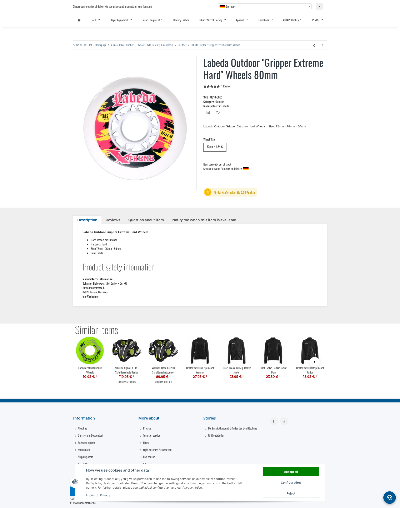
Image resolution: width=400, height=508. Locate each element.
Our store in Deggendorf (90, 435)
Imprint (91, 495)
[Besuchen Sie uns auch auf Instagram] (284, 421)
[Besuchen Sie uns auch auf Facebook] (274, 421)
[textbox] (264, 6)
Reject (290, 493)
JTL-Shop (312, 503)
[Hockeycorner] (79, 20)
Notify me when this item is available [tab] (204, 220)
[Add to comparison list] (207, 112)
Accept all (291, 471)
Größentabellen (216, 435)
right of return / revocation (156, 449)
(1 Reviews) (226, 86)
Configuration (291, 482)
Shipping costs (85, 456)
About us (82, 428)
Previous (85, 362)
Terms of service (151, 435)
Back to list (84, 44)
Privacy (105, 495)
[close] (193, 59)
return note (83, 449)
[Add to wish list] (217, 112)
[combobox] (264, 6)
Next (314, 362)
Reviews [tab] (113, 220)
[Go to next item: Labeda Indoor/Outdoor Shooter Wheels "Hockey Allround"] (322, 45)
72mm (215, 146)
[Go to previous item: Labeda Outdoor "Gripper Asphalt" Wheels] (314, 45)
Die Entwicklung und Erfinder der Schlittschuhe (232, 428)
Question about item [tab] (146, 220)
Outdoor (219, 101)
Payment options (86, 442)
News (145, 442)
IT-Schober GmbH (284, 503)
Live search (148, 456)
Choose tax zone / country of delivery (222, 168)
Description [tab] (87, 220)
